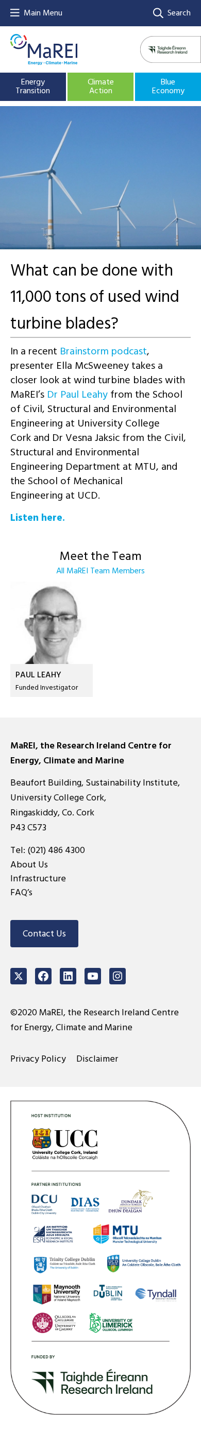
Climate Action (101, 86)
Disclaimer (97, 1058)
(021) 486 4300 (56, 850)
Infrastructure (38, 878)
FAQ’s (21, 892)
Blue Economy (168, 86)
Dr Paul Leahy (78, 394)
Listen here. (37, 517)
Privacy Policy (38, 1058)
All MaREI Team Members (100, 570)
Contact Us (44, 933)
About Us (29, 864)
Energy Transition (32, 86)
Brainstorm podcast (103, 351)
